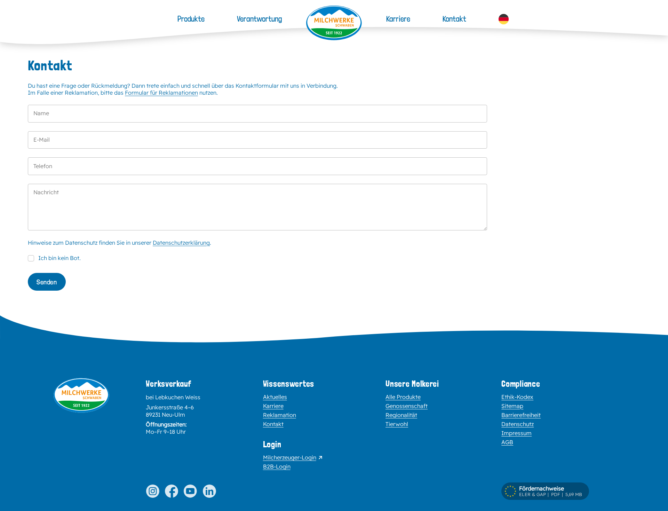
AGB (507, 442)
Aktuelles (275, 396)
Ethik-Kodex (517, 396)
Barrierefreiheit (521, 414)
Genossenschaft (406, 405)
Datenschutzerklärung (181, 242)
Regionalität (401, 414)
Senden (47, 282)
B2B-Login (277, 466)
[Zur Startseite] (81, 425)
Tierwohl (396, 423)
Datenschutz (517, 423)
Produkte (191, 18)
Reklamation (279, 414)
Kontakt (454, 18)
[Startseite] (334, 23)
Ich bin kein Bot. (59, 257)
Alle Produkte (403, 396)
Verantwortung (259, 18)
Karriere (398, 18)
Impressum (516, 433)
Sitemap (512, 405)
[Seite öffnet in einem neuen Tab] (152, 491)
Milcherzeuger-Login (289, 457)
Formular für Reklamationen (161, 92)
